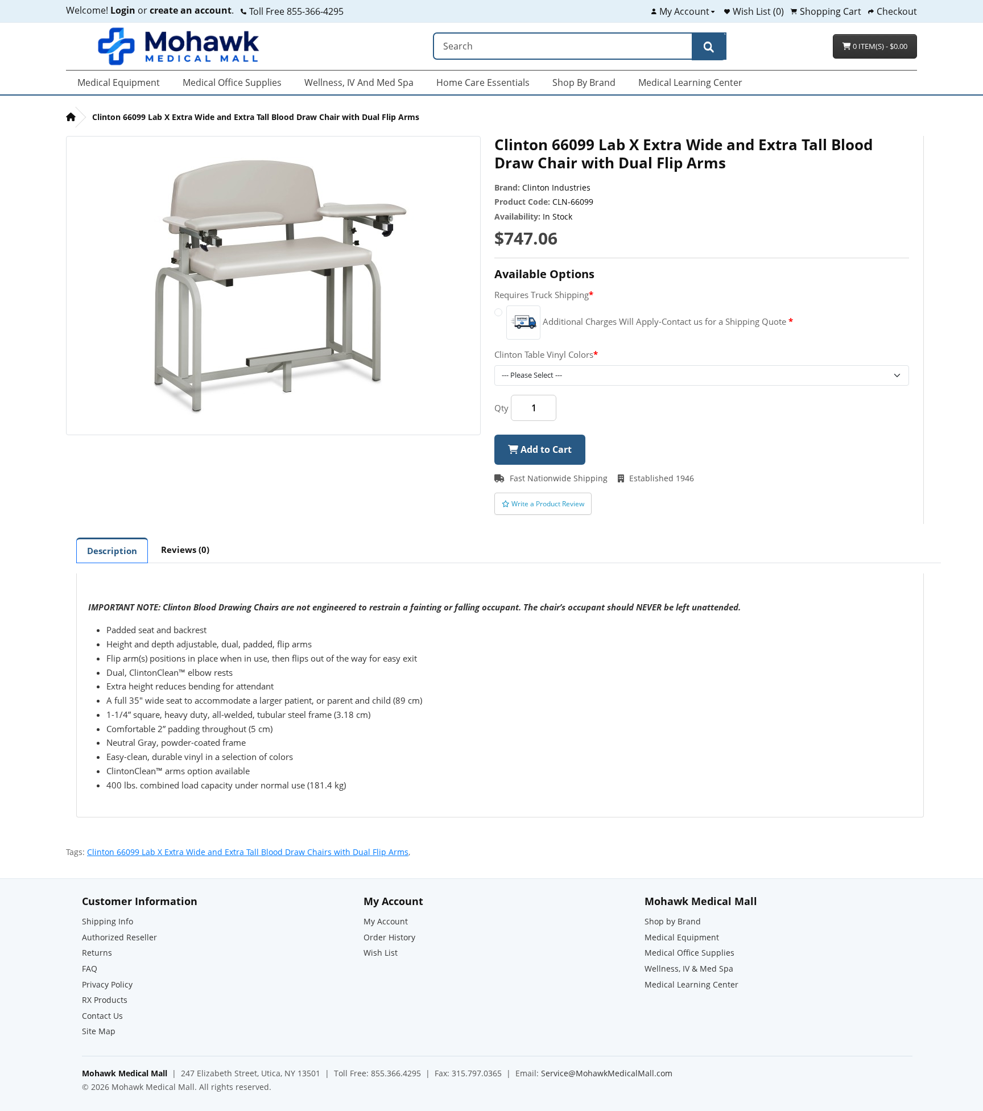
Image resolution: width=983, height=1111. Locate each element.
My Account (386, 921)
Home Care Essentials (483, 82)
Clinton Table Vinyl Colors (543, 354)
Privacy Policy (107, 984)
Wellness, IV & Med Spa (689, 968)
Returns (97, 952)
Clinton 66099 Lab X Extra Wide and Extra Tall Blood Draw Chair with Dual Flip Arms (255, 116)
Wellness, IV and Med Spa (359, 82)
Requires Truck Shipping (541, 294)
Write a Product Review (547, 504)
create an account (189, 10)
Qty (501, 408)
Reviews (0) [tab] (185, 549)
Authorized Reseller (119, 937)
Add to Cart (545, 449)
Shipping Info (107, 921)
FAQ (89, 968)
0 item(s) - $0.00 (879, 46)
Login (123, 10)
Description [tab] (112, 550)
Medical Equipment (118, 82)
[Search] (709, 46)
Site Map (98, 1031)
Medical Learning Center (690, 82)
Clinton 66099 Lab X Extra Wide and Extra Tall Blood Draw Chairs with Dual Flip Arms (247, 851)
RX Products (104, 999)
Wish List (381, 952)
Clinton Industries (556, 187)
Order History (389, 937)
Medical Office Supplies (232, 82)
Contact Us (102, 1015)
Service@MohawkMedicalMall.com (606, 1073)
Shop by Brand (584, 82)
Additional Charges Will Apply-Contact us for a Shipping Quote (664, 321)
